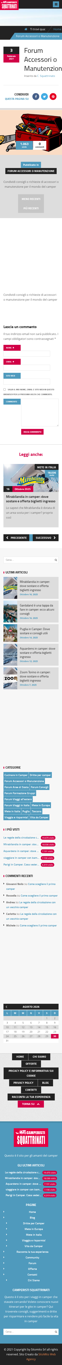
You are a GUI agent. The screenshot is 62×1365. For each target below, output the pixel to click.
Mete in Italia (46, 467)
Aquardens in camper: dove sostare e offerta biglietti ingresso (21, 851)
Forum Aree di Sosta (16, 787)
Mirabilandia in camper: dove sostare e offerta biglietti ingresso (30, 498)
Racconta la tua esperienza (31, 1097)
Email (9, 361)
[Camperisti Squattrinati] (9, 7)
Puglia (26, 811)
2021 (11, 58)
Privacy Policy (23, 1083)
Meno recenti (31, 199)
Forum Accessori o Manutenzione (31, 171)
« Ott (6, 1006)
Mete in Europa (41, 805)
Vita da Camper (39, 817)
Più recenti (31, 208)
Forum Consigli (39, 787)
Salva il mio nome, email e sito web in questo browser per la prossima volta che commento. (28, 392)
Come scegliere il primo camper (39, 895)
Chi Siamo (39, 1057)
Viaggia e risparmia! (16, 817)
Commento (11, 401)
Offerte (31, 1064)
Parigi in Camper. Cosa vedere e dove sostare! (21, 864)
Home (57, 29)
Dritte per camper (40, 775)
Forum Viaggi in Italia (16, 805)
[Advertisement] (31, 251)
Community (32, 1257)
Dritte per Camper (33, 1223)
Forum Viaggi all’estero (18, 799)
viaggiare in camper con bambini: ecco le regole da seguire (21, 858)
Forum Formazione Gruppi (19, 793)
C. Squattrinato (46, 76)
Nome (9, 347)
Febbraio (11, 56)
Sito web (10, 375)
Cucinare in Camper (16, 775)
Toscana (36, 811)
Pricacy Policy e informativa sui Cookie (31, 1073)
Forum (32, 1263)
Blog (45, 1083)
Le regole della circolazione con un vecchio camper (21, 837)
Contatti (31, 1090)
